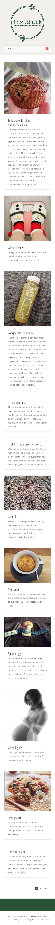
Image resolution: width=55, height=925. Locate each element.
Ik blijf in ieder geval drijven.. (25, 444)
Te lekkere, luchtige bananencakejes (19, 122)
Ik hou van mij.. (17, 402)
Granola (12, 516)
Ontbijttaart (14, 817)
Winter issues (15, 247)
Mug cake (13, 589)
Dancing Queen (17, 851)
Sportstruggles (16, 653)
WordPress (46, 920)
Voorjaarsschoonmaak (20, 333)
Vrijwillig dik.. (15, 747)
